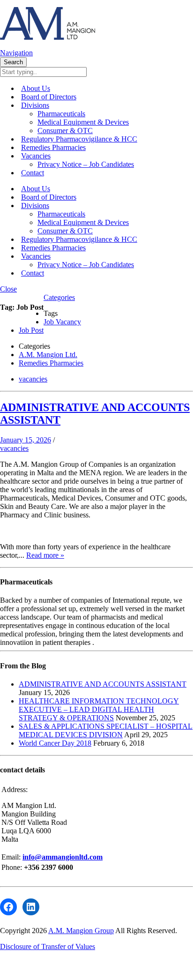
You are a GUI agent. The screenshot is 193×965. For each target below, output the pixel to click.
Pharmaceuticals (61, 114)
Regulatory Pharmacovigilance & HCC (79, 139)
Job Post (31, 330)
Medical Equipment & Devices (83, 122)
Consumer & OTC (65, 131)
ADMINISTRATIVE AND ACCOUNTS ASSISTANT (102, 684)
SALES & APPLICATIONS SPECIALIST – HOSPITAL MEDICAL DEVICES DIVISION (106, 730)
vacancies (33, 379)
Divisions (35, 105)
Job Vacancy (62, 322)
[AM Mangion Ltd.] (47, 44)
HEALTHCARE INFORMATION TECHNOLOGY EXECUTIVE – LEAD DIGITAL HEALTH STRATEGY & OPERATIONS (99, 709)
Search (13, 62)
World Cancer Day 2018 (55, 743)
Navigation (16, 53)
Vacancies (36, 156)
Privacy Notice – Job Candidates (85, 164)
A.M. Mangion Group (81, 931)
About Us (35, 88)
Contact (32, 173)
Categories (59, 297)
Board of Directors (48, 97)
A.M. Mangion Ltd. (48, 355)
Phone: (12, 867)
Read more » (45, 555)
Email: (11, 857)
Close (8, 289)
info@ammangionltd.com (62, 857)
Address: (14, 789)
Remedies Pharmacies (53, 147)
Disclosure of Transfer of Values (47, 946)
